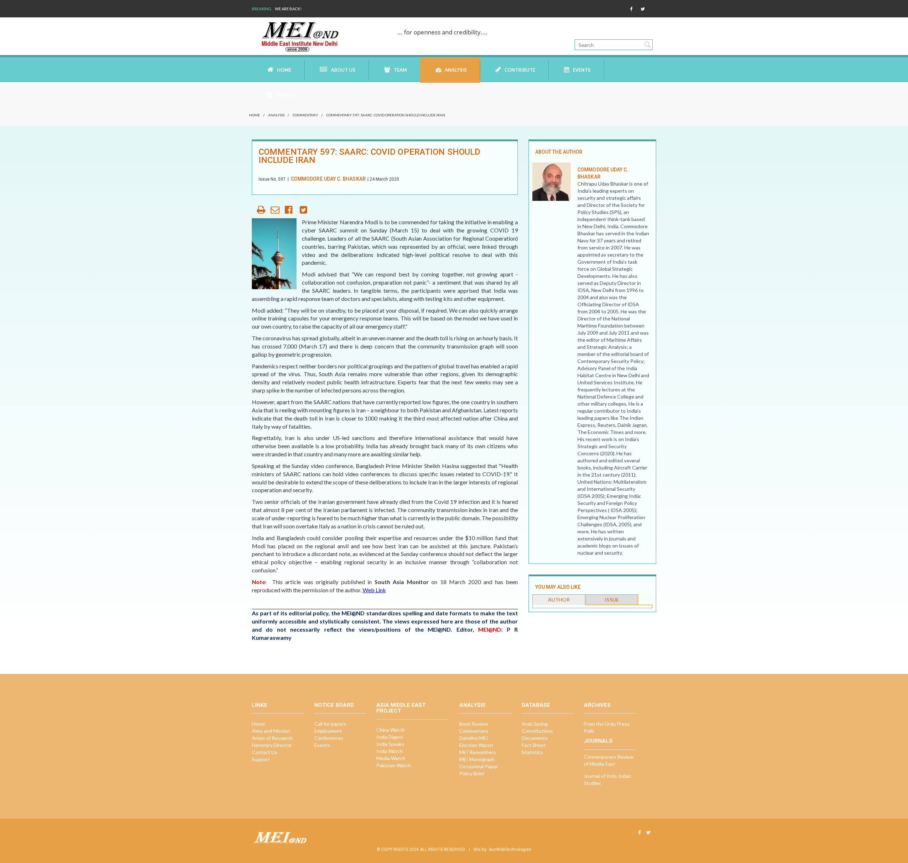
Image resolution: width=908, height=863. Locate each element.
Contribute (519, 70)
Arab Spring (535, 724)
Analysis (456, 70)
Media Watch (390, 758)
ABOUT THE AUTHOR (558, 152)
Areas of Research (272, 738)
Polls (589, 731)
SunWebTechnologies (510, 849)
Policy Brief (471, 773)
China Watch (390, 730)
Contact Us (264, 752)
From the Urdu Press (607, 724)
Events (582, 70)
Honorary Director (272, 745)
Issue (612, 600)
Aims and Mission (271, 731)
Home (284, 70)
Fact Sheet (534, 745)
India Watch (389, 751)
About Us (343, 70)
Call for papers (330, 724)
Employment (328, 731)
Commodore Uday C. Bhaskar (328, 179)
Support (261, 759)
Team (400, 70)
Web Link (374, 590)
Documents (535, 738)
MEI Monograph (477, 759)
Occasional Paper (478, 766)
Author (559, 600)
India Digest (389, 737)
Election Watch (476, 745)
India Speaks (390, 744)
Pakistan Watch (393, 765)
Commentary (305, 115)
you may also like (558, 587)
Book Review (473, 724)
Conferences (328, 738)
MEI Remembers (477, 752)
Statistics (532, 752)
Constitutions (537, 731)
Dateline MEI (473, 738)
